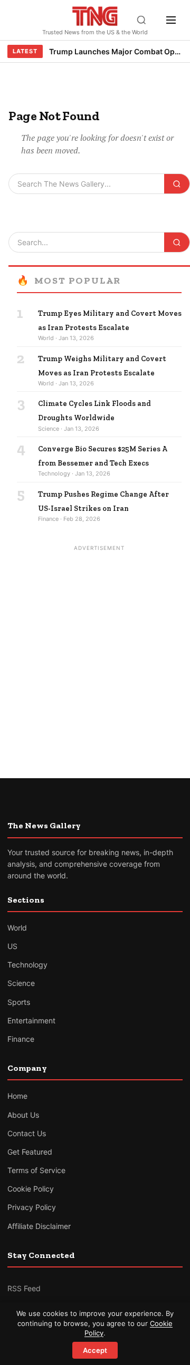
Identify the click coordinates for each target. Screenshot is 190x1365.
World (17, 927)
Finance (20, 1038)
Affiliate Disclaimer (39, 1226)
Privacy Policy (31, 1207)
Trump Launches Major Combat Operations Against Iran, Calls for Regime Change (116, 51)
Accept (95, 1350)
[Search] (141, 20)
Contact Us (26, 1133)
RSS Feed (24, 1288)
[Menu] (171, 20)
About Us (23, 1114)
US (12, 946)
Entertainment (31, 1020)
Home (17, 1095)
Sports (18, 1002)
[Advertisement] (95, 649)
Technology (27, 964)
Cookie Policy (30, 1188)
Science (21, 983)
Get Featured (29, 1151)
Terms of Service (36, 1170)
